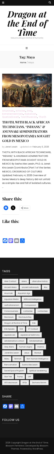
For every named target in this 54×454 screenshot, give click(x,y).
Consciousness (11, 311)
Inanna (40, 347)
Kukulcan (30, 114)
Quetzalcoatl (10, 117)
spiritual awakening (38, 370)
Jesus (26, 353)
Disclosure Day (25, 317)
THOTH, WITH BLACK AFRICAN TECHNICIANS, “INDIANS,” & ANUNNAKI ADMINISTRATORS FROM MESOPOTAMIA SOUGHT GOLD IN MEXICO (26, 131)
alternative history (40, 281)
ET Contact (33, 329)
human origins (25, 347)
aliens (24, 281)
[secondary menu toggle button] (3, 3)
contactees (43, 311)
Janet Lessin (11, 146)
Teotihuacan (29, 117)
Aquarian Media (11, 299)
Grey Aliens (9, 347)
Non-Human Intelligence (37, 359)
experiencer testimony (30, 335)
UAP (29, 376)
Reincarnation (10, 364)
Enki (29, 110)
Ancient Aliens (10, 287)
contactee (27, 311)
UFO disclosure (10, 382)
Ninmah (17, 359)
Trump (20, 376)
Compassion (30, 305)
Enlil (21, 329)
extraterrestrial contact (14, 341)
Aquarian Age (24, 293)
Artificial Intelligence (32, 299)
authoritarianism (11, 305)
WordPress (37, 448)
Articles (20, 110)
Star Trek (8, 376)
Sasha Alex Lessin (30, 364)
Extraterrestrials (12, 114)
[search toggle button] (50, 3)
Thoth (42, 117)
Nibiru (6, 359)
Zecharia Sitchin (39, 382)
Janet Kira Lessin (11, 353)
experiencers (9, 335)
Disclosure (8, 317)
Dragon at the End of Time (27, 23)
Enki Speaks (9, 329)
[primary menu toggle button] (27, 48)
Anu (45, 287)
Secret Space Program (14, 370)
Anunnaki (8, 110)
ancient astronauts (30, 287)
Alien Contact (10, 281)
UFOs (24, 382)
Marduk (37, 353)
